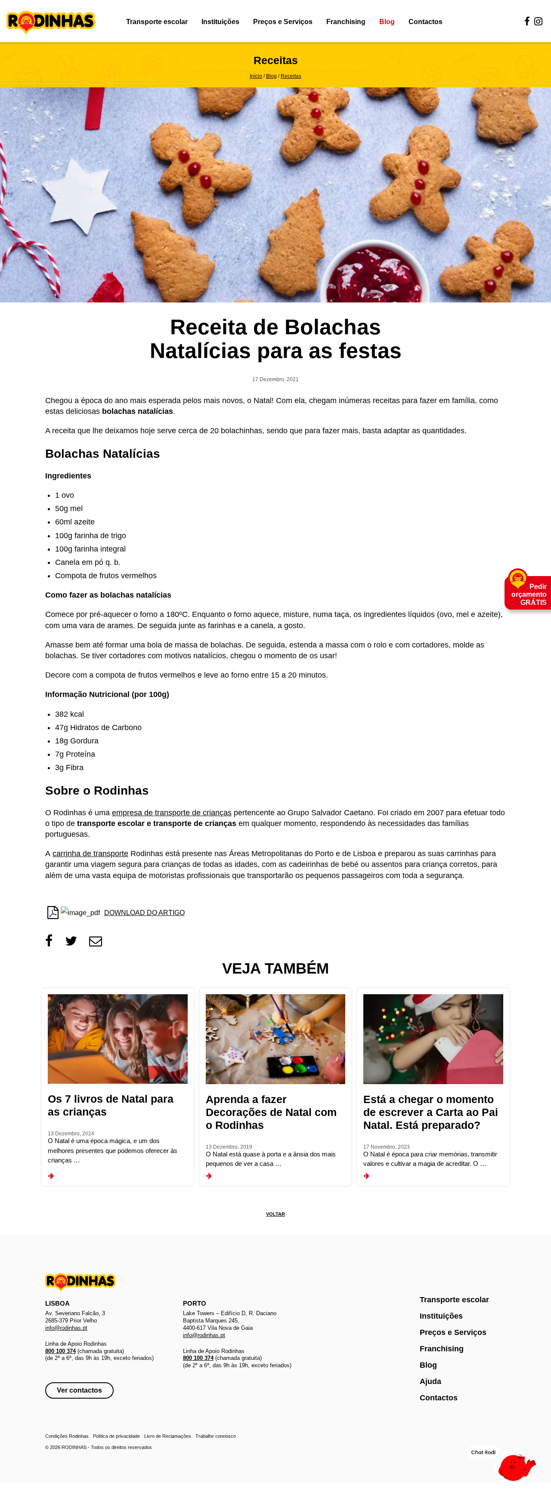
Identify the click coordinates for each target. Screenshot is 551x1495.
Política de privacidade (116, 1436)
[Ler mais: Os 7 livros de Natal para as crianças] (51, 1176)
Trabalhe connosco (215, 1436)
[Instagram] (538, 21)
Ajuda (430, 1381)
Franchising (345, 21)
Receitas (291, 76)
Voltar (275, 1214)
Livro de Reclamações (167, 1436)
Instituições (220, 21)
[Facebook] (527, 21)
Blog (387, 21)
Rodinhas (51, 23)
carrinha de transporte (90, 853)
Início (256, 76)
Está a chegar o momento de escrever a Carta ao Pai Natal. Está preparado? (430, 1112)
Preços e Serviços (283, 21)
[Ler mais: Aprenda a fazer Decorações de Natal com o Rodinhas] (209, 1176)
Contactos (426, 21)
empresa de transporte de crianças (172, 812)
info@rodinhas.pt (66, 1328)
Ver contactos (79, 1390)
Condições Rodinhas (67, 1436)
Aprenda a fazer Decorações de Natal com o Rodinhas (271, 1112)
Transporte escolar (157, 21)
